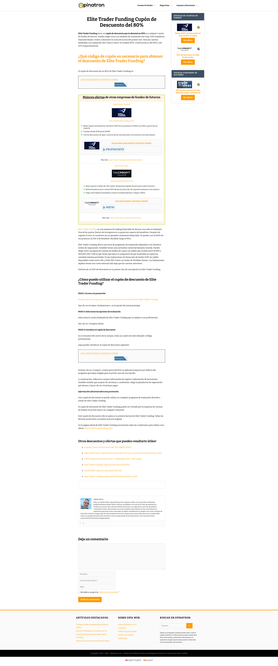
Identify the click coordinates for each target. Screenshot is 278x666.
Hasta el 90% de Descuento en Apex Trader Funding (188, 34)
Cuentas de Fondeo (145, 5)
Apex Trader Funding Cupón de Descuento (125, 160)
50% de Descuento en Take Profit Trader (188, 56)
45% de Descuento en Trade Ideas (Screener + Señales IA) (188, 91)
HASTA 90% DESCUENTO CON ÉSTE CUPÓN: (132, 143)
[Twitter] (83, 523)
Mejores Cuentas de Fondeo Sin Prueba (92, 641)
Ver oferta (188, 40)
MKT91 (110, 207)
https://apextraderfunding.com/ (121, 121)
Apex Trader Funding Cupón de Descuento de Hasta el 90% (111, 476)
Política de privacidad (108, 592)
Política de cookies (126, 635)
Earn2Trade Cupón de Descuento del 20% (103, 470)
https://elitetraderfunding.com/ (99, 428)
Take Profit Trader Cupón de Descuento (125, 218)
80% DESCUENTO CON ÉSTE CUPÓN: (99, 79)
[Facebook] (80, 523)
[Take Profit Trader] (121, 173)
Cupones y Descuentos (185, 5)
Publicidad (122, 638)
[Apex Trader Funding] (121, 112)
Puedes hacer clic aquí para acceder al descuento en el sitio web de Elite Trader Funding (118, 299)
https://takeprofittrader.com (121, 181)
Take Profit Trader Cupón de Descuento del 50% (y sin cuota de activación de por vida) (123, 453)
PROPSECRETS (115, 149)
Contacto (122, 628)
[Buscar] (189, 625)
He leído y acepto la (99, 592)
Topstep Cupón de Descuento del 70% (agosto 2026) (107, 447)
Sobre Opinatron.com (127, 624)
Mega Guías (164, 5)
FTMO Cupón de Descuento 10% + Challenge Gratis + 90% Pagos (113, 459)
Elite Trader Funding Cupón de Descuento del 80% (107, 465)
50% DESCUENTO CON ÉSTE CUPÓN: (131, 201)
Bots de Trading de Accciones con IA (91, 631)
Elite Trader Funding (87, 229)
